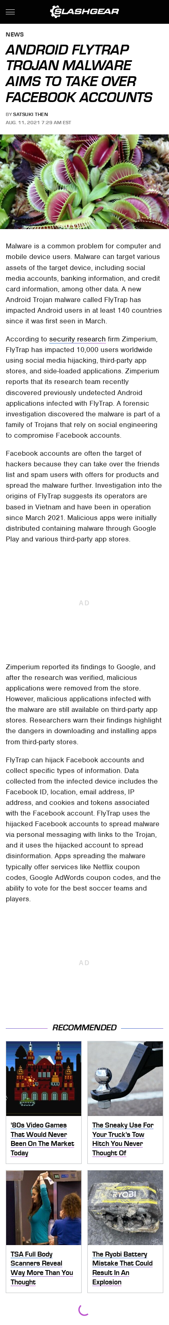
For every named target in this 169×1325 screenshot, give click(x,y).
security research (77, 338)
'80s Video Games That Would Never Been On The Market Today (42, 1139)
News (15, 35)
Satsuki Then (30, 114)
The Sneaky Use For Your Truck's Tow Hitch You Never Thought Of (122, 1139)
